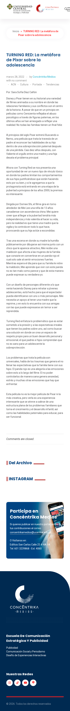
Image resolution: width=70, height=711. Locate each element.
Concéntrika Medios (44, 76)
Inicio (16, 31)
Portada (37, 84)
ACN (13, 84)
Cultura (24, 84)
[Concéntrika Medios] (33, 9)
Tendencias (52, 84)
